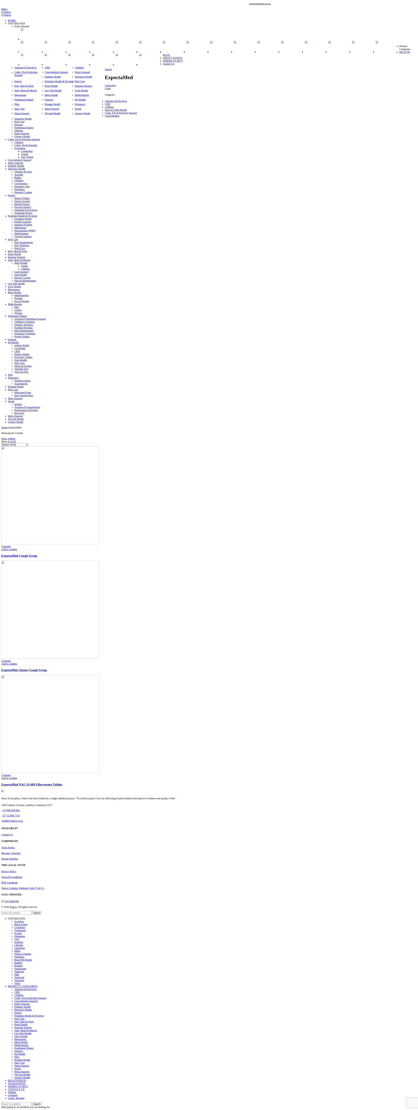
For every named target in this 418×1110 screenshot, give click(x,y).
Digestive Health (83, 76)
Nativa (13, 907)
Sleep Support (52, 108)
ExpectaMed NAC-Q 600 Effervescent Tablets (31, 784)
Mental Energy (22, 204)
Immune (18, 124)
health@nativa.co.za (12, 820)
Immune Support (83, 86)
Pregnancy (80, 104)
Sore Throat (27, 157)
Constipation (20, 183)
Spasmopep (20, 968)
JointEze (18, 942)
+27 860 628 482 (11, 810)
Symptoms (19, 148)
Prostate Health (52, 104)
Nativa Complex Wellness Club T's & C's (22, 888)
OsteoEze (19, 956)
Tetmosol (19, 971)
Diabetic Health (53, 76)
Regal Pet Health (23, 959)
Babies (17, 177)
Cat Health (19, 348)
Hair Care (80, 81)
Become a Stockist (10, 853)
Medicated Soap (22, 392)
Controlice (19, 927)
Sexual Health (21, 301)
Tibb (16, 974)
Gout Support (21, 271)
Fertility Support (22, 221)
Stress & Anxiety (23, 366)
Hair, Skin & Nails (23, 86)
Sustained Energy (23, 213)
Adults (24, 266)
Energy (18, 81)
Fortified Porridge (23, 327)
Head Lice (19, 248)
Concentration (112, 115)
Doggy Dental (21, 354)
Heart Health (51, 86)
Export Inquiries (9, 858)
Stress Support (21, 113)
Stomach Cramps (23, 192)
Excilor (18, 933)
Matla (17, 951)
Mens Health (51, 95)
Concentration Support (56, 72)
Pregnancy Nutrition (24, 333)
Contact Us (7, 834)
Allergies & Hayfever (25, 67)
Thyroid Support (23, 236)
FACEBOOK (12, 901)
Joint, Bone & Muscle (25, 90)
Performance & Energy (26, 410)
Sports (78, 108)
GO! (16, 939)
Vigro (17, 983)
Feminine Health (23, 218)
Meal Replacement (24, 330)
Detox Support (82, 72)
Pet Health (80, 99)
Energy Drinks (22, 198)
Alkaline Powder (23, 171)
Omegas (49, 99)
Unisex (18, 310)
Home (4, 427)
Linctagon (19, 948)
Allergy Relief (21, 345)
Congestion (27, 151)
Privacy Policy (8, 871)
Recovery (19, 413)
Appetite (18, 174)
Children (79, 67)
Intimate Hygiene (23, 224)
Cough (24, 154)
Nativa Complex (22, 954)
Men (16, 307)
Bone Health (20, 263)
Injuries (18, 404)
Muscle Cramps (22, 277)
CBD (47, 67)
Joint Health (20, 274)
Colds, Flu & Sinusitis (25, 145)
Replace (18, 965)
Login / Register (16, 1098)
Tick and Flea (21, 372)
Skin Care (19, 108)
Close (108, 88)
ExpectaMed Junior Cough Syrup (24, 670)
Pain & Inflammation (25, 280)
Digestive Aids (22, 186)
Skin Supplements (23, 395)
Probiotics (19, 189)
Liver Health (81, 90)
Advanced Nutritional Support (30, 319)
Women (18, 313)
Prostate (18, 298)
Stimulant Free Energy (26, 210)
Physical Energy (22, 207)
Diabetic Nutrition (23, 324)
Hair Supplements (23, 242)
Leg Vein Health (53, 90)
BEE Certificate (9, 882)
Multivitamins (82, 95)
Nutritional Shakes (23, 99)
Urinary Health (82, 113)
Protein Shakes (22, 336)
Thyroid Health (52, 113)
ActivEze (19, 921)
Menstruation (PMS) (24, 230)
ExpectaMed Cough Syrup (19, 555)
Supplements (21, 383)
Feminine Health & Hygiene (59, 81)
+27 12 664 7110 (11, 815)
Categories (110, 85)
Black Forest (20, 924)
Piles (16, 104)
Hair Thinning (21, 245)
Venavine (19, 980)
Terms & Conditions (11, 877)
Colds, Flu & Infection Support (121, 113)
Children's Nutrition (24, 322)
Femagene (19, 936)
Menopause (20, 95)
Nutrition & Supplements (27, 407)
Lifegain (18, 945)
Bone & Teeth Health (116, 110)
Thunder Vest (21, 369)
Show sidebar (8, 438)
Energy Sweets (22, 201)
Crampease (20, 930)
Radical (18, 962)
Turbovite (19, 977)
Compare (12, 1095)
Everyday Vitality (23, 357)
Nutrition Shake (22, 380)
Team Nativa (8, 847)
